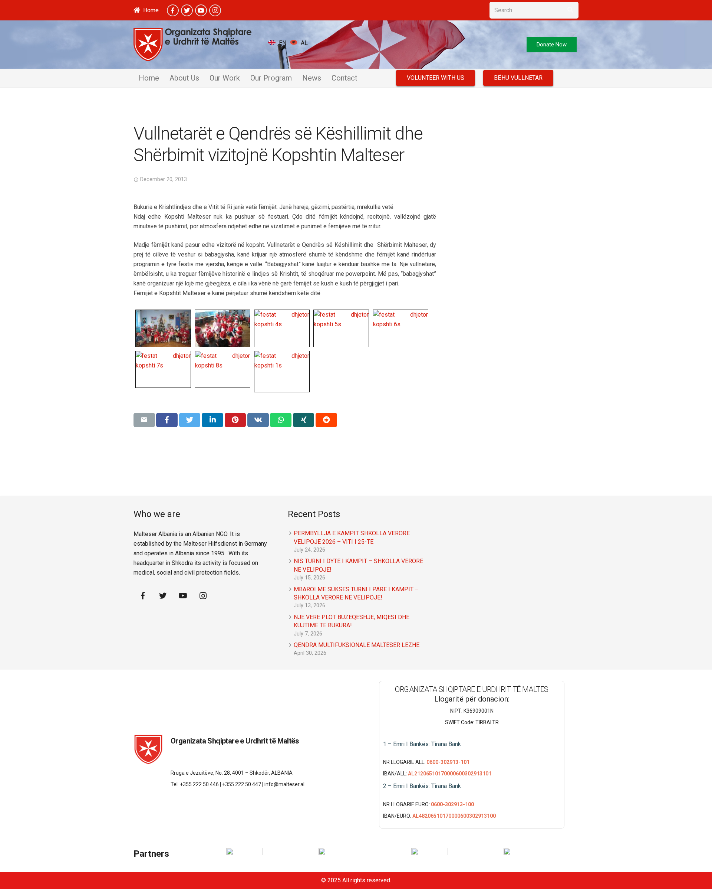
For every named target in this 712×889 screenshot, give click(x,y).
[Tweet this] (190, 420)
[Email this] (144, 420)
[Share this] (167, 420)
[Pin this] (235, 420)
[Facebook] (173, 10)
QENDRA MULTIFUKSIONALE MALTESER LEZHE (356, 644)
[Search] (570, 10)
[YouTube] (201, 10)
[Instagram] (215, 10)
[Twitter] (187, 10)
